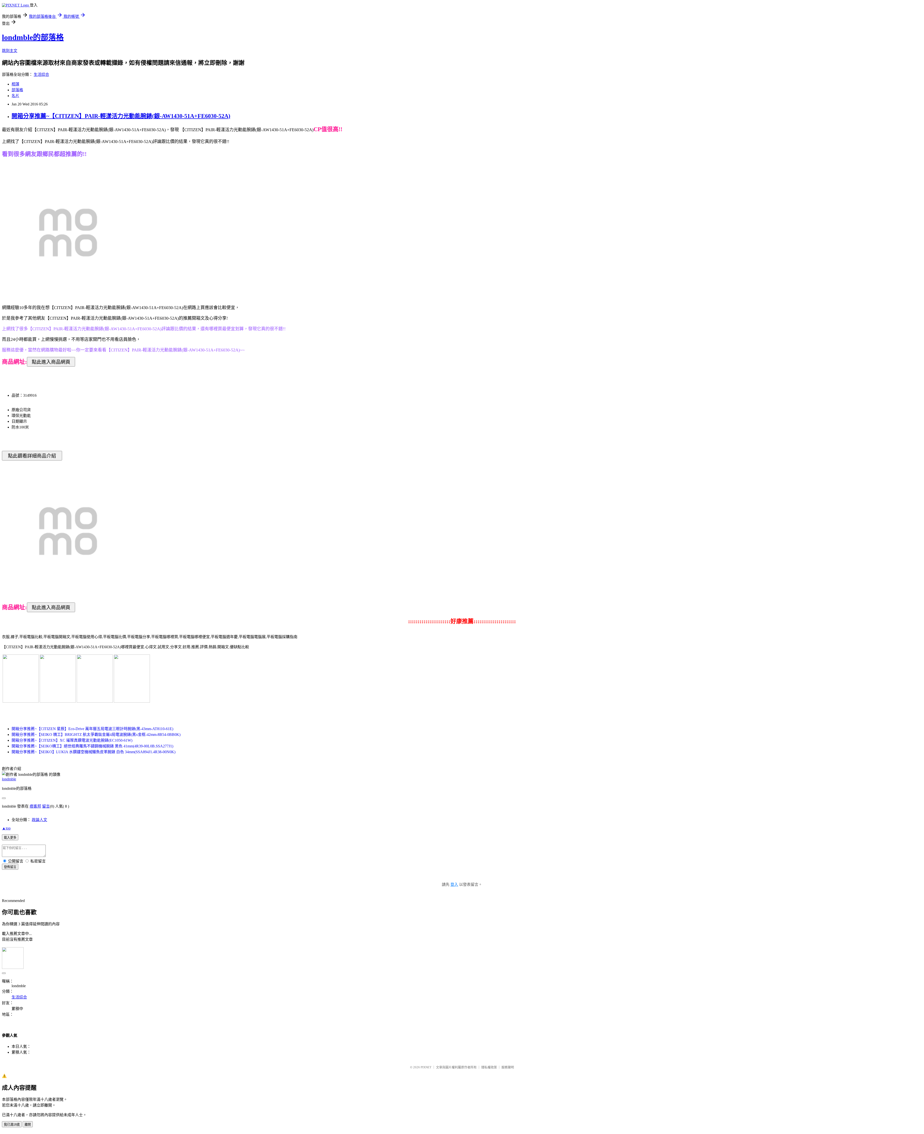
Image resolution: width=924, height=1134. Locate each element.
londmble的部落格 (33, 37)
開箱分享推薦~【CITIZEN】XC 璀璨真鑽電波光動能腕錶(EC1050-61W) (72, 740)
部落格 (17, 90)
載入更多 (10, 837)
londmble (9, 779)
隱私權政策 (489, 1067)
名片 (15, 96)
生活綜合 (41, 74)
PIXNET (426, 1067)
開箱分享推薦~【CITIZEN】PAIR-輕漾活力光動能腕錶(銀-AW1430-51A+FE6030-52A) (121, 116)
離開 (28, 1124)
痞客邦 (35, 806)
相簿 (15, 84)
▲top (6, 828)
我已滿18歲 (12, 1124)
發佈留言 (10, 867)
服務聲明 (507, 1067)
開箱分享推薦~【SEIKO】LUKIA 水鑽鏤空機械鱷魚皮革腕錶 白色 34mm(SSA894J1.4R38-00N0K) (93, 752)
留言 (46, 806)
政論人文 (39, 820)
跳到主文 (9, 51)
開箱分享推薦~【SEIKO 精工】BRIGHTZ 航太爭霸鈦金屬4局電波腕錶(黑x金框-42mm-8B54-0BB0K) (96, 734)
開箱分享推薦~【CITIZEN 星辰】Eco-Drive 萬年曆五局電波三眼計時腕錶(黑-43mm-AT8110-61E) (92, 729)
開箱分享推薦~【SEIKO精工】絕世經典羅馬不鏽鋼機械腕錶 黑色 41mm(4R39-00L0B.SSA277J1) (92, 746)
